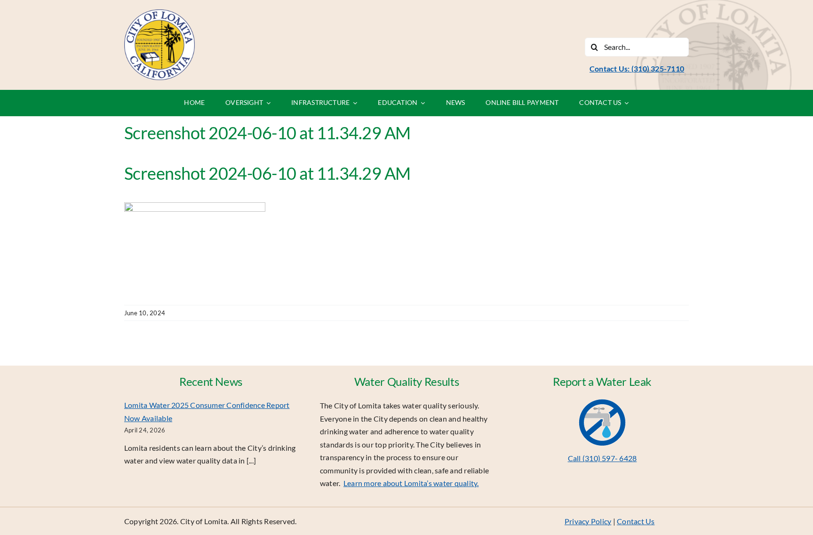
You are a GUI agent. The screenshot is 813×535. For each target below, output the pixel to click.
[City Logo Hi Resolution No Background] (159, 12)
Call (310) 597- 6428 (602, 458)
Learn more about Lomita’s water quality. (411, 483)
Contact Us (635, 521)
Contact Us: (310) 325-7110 (637, 68)
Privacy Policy (588, 521)
